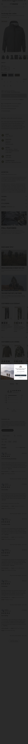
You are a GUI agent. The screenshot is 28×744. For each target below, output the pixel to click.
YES (20, 375)
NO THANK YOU (20, 377)
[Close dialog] (26, 365)
